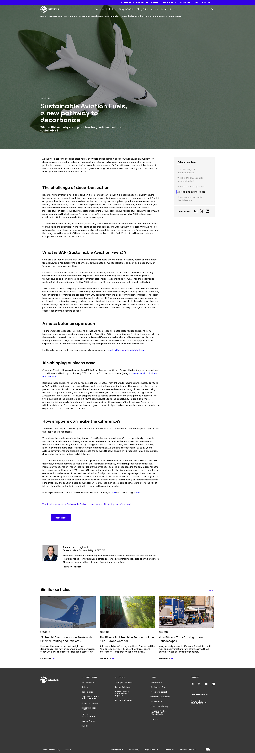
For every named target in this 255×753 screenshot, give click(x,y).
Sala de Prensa (88, 721)
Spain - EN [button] (168, 2)
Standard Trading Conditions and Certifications (158, 713)
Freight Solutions (123, 687)
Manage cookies (117, 750)
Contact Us (168, 9)
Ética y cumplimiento (88, 715)
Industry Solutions (123, 700)
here (113, 492)
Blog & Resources (147, 9)
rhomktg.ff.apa (115, 350)
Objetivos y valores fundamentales (90, 697)
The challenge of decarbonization (186, 171)
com (142, 350)
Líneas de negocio (90, 703)
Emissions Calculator (160, 697)
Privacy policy (134, 750)
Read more (46, 658)
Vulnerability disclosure (188, 750)
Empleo (85, 726)
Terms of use (169, 750)
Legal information (151, 750)
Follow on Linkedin (72, 567)
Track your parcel (158, 692)
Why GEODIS (126, 9)
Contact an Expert (158, 687)
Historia (85, 687)
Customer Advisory (159, 706)
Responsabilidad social (89, 709)
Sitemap (154, 719)
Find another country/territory (198, 702)
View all (211, 590)
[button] (126, 2)
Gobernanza (87, 692)
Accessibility (156, 701)
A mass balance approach (191, 186)
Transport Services (124, 682)
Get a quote (156, 682)
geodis (131, 350)
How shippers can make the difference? (190, 199)
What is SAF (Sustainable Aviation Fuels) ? (190, 179)
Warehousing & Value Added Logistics (122, 693)
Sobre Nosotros (88, 682)
